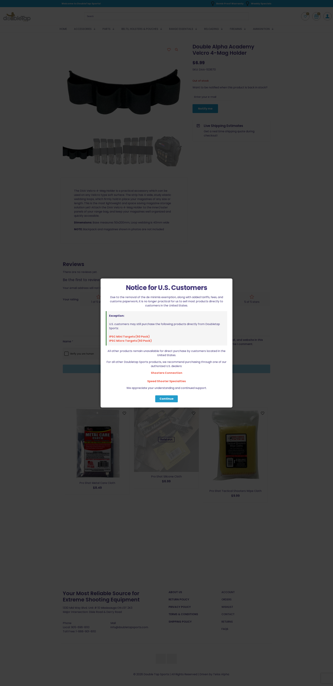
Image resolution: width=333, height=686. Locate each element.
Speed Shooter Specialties (166, 381)
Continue (166, 399)
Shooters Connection (166, 373)
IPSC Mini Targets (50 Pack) (129, 337)
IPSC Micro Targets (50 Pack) (130, 341)
